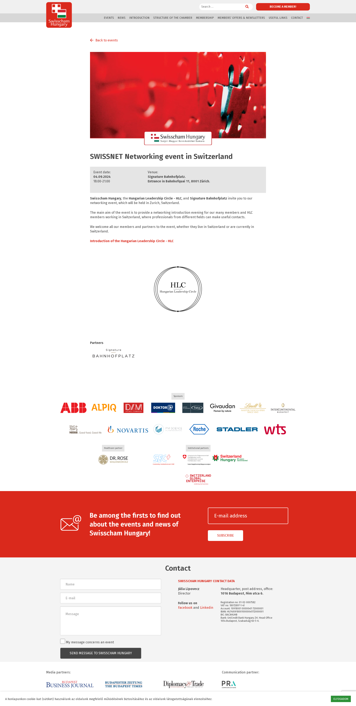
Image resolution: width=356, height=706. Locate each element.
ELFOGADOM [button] (340, 698)
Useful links (278, 18)
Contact (297, 18)
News (121, 18)
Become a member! (283, 6)
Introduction (139, 18)
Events (109, 18)
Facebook (185, 608)
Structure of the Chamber (172, 18)
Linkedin (206, 608)
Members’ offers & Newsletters (241, 18)
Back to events (106, 40)
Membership (205, 18)
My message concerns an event (89, 642)
